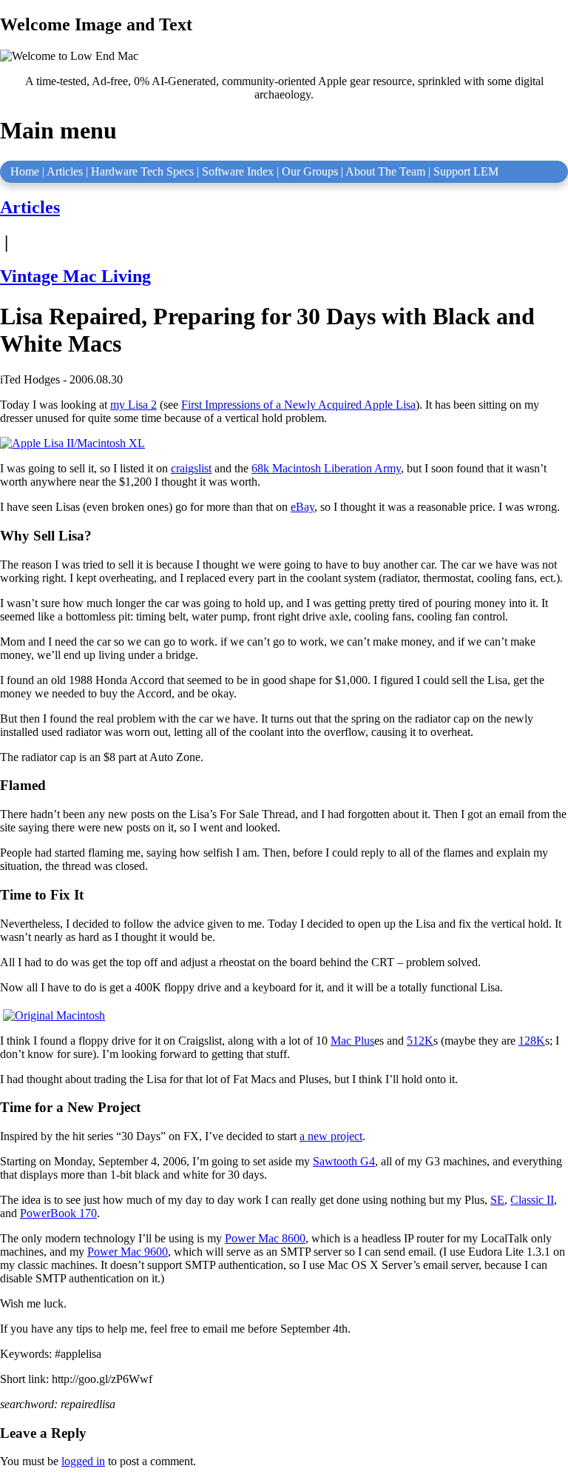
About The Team (385, 171)
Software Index (238, 171)
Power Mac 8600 (265, 1238)
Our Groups (310, 171)
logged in (83, 1461)
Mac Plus (352, 1040)
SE (497, 1199)
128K (531, 1040)
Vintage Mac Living (75, 276)
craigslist (191, 468)
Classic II (532, 1199)
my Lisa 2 (133, 404)
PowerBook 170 (58, 1213)
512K (420, 1040)
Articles (65, 171)
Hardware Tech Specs (142, 171)
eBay (302, 506)
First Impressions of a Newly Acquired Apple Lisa (298, 404)
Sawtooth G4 (344, 1161)
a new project (331, 1136)
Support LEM (465, 171)
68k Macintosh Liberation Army (326, 468)
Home (24, 171)
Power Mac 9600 (127, 1251)
